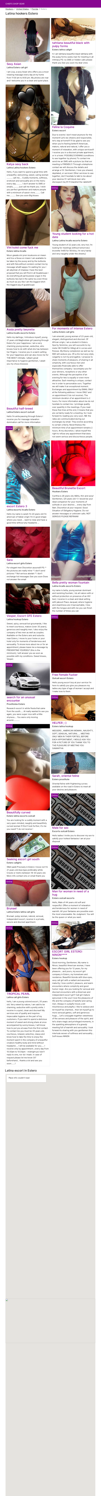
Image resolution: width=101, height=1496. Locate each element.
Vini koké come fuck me (22, 247)
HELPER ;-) (59, 722)
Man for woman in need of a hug (70, 893)
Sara (10, 559)
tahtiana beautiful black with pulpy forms (71, 44)
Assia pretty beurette (21, 329)
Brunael (12, 908)
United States (22, 9)
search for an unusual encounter (21, 699)
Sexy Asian (14, 64)
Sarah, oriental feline (65, 775)
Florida (35, 9)
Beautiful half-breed (20, 408)
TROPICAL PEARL (18, 993)
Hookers (9, 9)
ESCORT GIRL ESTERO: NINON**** (67, 953)
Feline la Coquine (63, 127)
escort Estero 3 (17, 506)
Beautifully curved (18, 812)
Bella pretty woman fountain (70, 582)
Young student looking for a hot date (73, 235)
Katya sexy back (17, 164)
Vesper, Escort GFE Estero (24, 615)
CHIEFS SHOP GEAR (15, 3)
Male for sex (60, 827)
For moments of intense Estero (72, 328)
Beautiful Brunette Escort (68, 488)
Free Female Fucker (65, 674)
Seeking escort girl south (23, 859)
